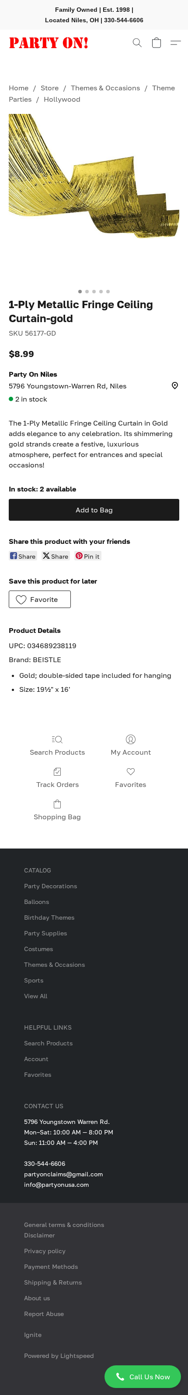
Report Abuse (44, 1313)
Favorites (130, 784)
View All (35, 996)
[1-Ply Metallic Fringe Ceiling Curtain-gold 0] (94, 199)
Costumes (38, 948)
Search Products (57, 752)
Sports (33, 980)
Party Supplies (45, 933)
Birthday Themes (49, 917)
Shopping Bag (57, 816)
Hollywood (62, 99)
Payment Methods (51, 1266)
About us (37, 1298)
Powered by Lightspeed (59, 1355)
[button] (94, 1376)
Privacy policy (45, 1250)
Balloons (36, 901)
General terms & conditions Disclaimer (64, 1230)
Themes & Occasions (105, 87)
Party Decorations (50, 886)
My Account (131, 752)
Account (36, 1058)
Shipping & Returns (53, 1282)
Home (18, 87)
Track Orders (57, 784)
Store (50, 87)
